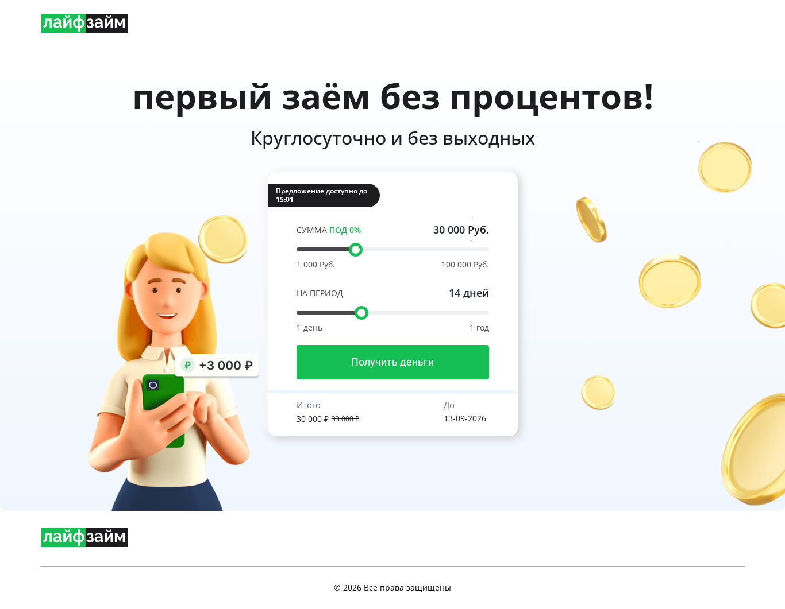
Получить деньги (392, 362)
